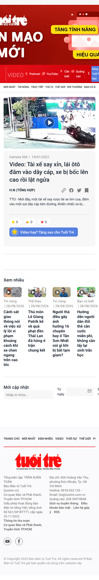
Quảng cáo (80, 74)
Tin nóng (23, 87)
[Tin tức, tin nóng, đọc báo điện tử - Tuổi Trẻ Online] (5, 74)
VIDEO (15, 75)
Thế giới (60, 87)
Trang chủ (12, 438)
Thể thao (34, 301)
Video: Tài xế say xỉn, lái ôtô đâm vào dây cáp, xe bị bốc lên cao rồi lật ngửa (48, 172)
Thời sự (71, 438)
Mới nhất (10, 87)
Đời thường (74, 87)
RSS (57, 512)
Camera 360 (18, 157)
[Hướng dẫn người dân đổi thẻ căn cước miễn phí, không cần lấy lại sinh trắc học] (86, 292)
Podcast (35, 74)
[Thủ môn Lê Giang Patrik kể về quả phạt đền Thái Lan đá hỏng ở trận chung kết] (37, 292)
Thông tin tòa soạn (17, 521)
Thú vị (49, 87)
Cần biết (66, 74)
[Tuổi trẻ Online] (39, 461)
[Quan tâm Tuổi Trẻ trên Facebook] (19, 541)
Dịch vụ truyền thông (64, 503)
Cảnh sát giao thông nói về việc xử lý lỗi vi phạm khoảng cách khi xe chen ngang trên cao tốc (12, 338)
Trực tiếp (37, 87)
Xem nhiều (14, 280)
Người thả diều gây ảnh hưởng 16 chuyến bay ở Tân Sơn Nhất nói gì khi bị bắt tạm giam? (61, 333)
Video (59, 438)
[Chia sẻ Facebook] (71, 190)
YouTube (52, 74)
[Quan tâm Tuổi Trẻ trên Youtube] (7, 541)
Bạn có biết (91, 87)
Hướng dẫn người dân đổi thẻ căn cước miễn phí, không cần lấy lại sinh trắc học (86, 333)
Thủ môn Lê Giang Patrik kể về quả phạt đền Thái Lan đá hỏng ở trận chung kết (36, 331)
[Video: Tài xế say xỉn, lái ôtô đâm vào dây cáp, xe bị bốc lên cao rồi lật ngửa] (49, 123)
